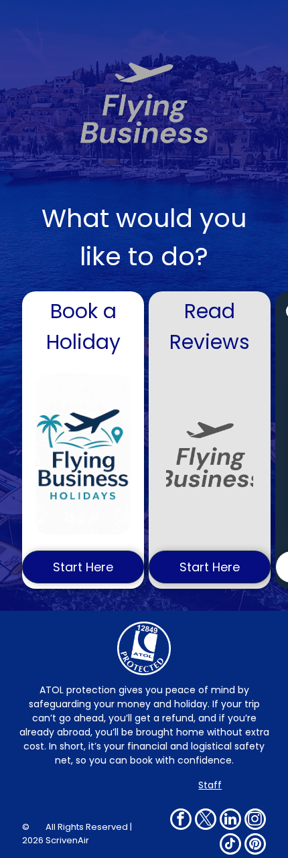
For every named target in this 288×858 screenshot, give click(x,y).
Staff (210, 785)
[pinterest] (255, 845)
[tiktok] (230, 845)
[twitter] (205, 820)
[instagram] (255, 820)
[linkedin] (230, 820)
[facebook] (181, 820)
